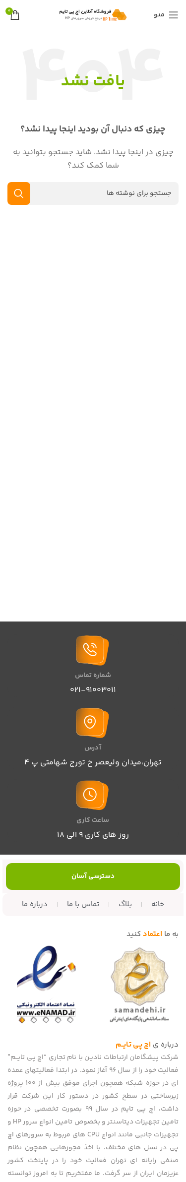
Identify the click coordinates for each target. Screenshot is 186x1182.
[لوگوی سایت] (93, 14)
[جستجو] (18, 193)
